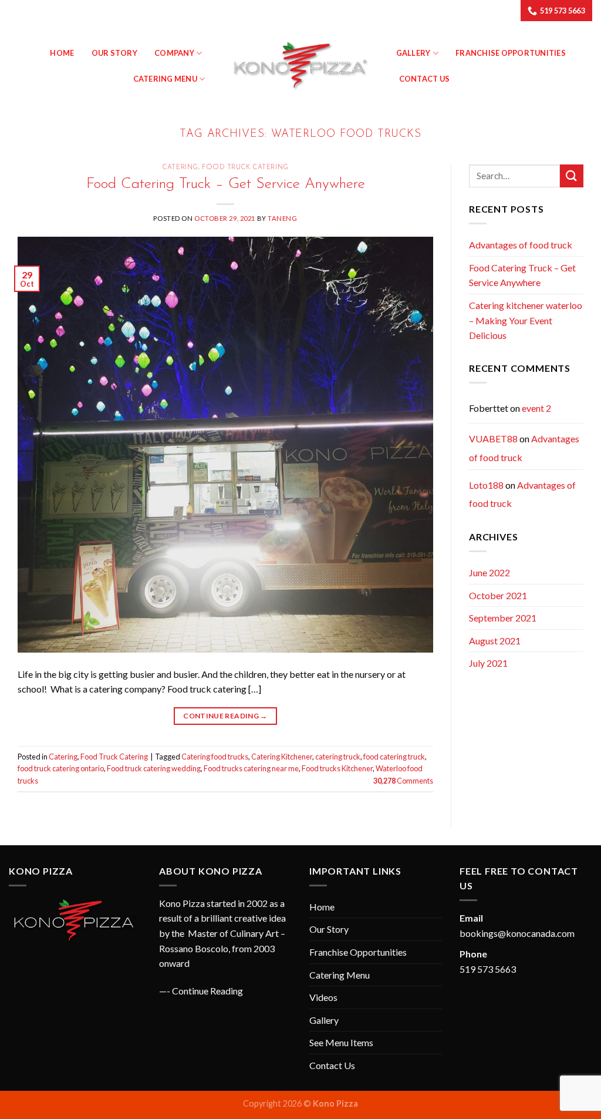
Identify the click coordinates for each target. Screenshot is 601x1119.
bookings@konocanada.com (517, 933)
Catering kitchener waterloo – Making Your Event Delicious (525, 320)
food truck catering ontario (61, 768)
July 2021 (488, 662)
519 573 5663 (488, 968)
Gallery (324, 1020)
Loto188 (486, 484)
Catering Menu (165, 78)
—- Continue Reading (201, 990)
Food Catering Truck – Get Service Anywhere (225, 184)
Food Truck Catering (245, 167)
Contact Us (424, 78)
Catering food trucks (214, 756)
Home (62, 53)
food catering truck (394, 756)
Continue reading (225, 715)
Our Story (114, 53)
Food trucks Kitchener (337, 768)
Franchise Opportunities (510, 53)
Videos (323, 997)
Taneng (282, 218)
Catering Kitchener (281, 756)
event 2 (536, 408)
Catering (180, 167)
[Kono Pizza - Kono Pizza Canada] (300, 65)
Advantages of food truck (520, 244)
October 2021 (498, 595)
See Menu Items (341, 1042)
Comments (403, 780)
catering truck (337, 756)
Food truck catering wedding (154, 768)
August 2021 (495, 640)
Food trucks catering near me (251, 768)
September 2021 (502, 617)
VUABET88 (493, 438)
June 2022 (489, 572)
